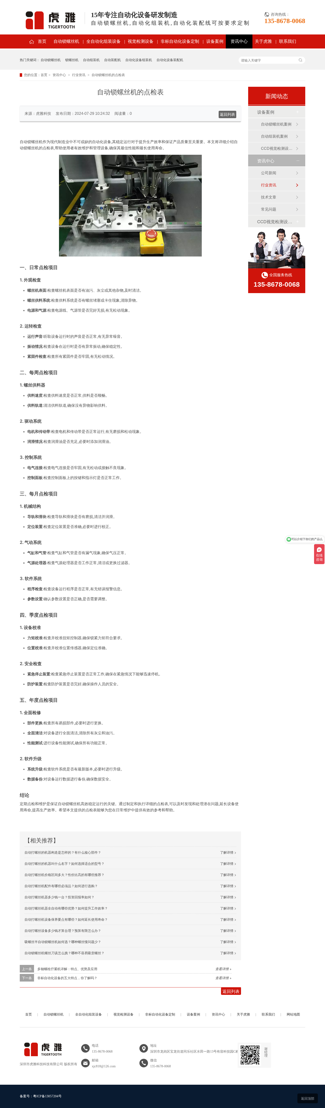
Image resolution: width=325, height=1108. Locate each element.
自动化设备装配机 (170, 59)
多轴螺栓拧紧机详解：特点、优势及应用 (67, 968)
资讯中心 (239, 41)
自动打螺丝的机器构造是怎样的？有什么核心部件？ (63, 852)
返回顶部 (307, 1098)
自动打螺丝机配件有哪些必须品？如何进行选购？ (61, 885)
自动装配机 (112, 59)
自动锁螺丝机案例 (276, 124)
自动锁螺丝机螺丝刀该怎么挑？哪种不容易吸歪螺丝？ (64, 952)
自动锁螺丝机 (66, 41)
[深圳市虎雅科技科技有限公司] (42, 1059)
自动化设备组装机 (138, 59)
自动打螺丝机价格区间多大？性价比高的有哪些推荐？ (64, 874)
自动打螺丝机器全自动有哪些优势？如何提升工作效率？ (66, 908)
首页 (42, 41)
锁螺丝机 (72, 59)
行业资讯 (78, 75)
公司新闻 (268, 172)
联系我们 (287, 41)
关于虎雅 (263, 41)
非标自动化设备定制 (180, 41)
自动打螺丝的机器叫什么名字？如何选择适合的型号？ (64, 863)
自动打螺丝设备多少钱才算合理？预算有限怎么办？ (63, 930)
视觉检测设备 (140, 41)
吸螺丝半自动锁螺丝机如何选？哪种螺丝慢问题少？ (63, 941)
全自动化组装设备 (103, 41)
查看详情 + (223, 968)
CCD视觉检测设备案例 (278, 148)
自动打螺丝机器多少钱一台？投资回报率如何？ (59, 897)
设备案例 (214, 41)
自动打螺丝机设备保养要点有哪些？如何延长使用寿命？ (66, 919)
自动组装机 (91, 59)
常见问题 (268, 209)
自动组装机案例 (274, 136)
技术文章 (268, 197)
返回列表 (227, 114)
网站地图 (293, 1014)
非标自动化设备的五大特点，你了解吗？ (67, 977)
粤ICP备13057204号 (47, 1096)
